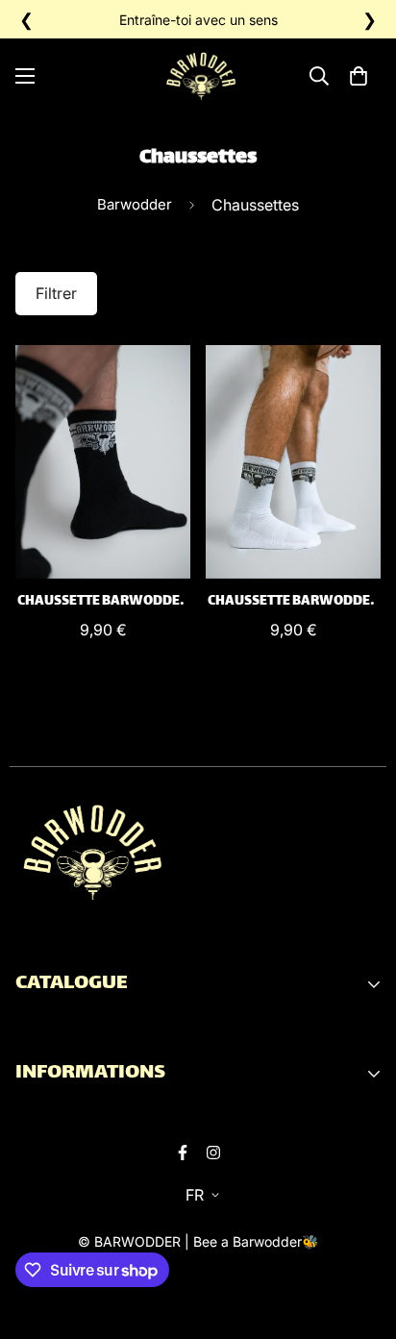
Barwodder (134, 204)
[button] (358, 76)
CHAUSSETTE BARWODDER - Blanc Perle (293, 601)
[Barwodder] (203, 76)
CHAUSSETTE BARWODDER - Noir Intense (102, 601)
